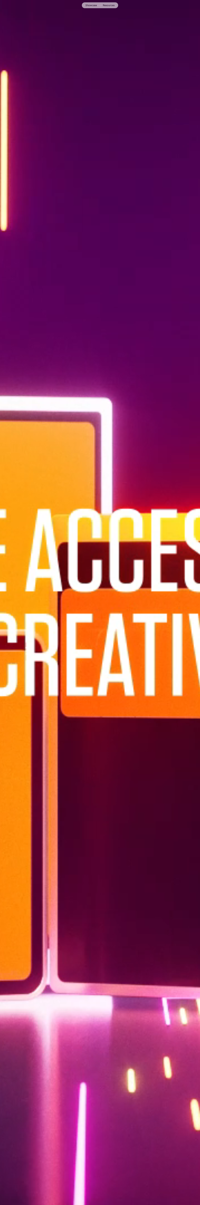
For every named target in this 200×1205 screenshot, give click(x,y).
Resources (109, 5)
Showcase (91, 5)
